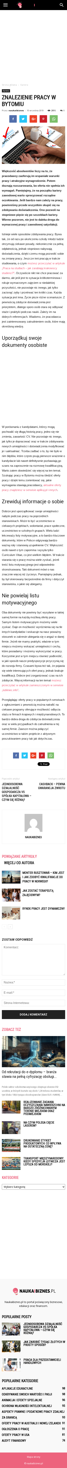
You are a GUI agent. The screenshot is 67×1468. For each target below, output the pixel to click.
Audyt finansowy (14, 1440)
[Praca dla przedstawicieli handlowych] (11, 1364)
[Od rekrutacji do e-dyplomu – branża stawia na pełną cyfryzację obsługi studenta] (33, 1051)
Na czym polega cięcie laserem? (38, 1124)
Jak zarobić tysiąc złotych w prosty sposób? (44, 1343)
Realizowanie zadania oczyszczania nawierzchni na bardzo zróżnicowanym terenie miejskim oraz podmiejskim (44, 1108)
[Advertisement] (33, 45)
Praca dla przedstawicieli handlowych (42, 1361)
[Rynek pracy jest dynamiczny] (11, 912)
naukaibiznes (16, 110)
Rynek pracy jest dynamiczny (43, 908)
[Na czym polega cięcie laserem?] (11, 1127)
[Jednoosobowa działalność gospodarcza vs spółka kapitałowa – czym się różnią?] (11, 1329)
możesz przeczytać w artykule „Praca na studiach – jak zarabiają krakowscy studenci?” (33, 268)
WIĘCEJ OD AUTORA (19, 863)
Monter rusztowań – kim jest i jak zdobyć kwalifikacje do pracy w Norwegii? (43, 877)
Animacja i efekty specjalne (22, 1400)
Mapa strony (33, 1456)
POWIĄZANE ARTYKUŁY (19, 856)
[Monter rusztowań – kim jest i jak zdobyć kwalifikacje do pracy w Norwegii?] (11, 877)
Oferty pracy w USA (15, 1435)
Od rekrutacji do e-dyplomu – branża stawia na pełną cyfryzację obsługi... (29, 1074)
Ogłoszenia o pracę (15, 1429)
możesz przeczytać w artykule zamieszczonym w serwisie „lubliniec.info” (32, 685)
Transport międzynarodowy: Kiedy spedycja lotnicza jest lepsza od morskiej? (44, 1161)
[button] (62, 5)
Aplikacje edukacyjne (17, 1388)
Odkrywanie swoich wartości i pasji (27, 1394)
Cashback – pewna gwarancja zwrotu (51, 786)
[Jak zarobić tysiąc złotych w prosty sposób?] (11, 1346)
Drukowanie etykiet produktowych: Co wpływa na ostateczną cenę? (42, 1143)
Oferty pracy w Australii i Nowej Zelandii (31, 1423)
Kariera (6, 90)
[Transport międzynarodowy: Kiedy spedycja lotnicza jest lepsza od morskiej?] (11, 1163)
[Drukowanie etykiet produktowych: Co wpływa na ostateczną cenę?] (11, 1145)
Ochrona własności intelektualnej (27, 1406)
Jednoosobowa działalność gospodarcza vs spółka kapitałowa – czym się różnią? (16, 792)
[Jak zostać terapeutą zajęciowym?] (11, 895)
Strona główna (9, 84)
